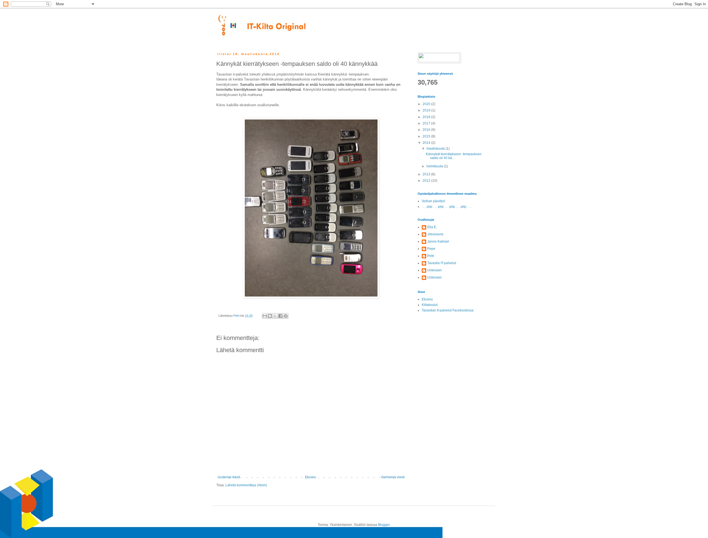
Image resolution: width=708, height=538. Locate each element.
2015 (427, 136)
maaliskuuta (436, 148)
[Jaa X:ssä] (275, 316)
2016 (427, 130)
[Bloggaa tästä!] (270, 316)
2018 (427, 117)
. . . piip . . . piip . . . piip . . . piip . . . (446, 207)
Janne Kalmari (438, 241)
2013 (427, 174)
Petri (430, 256)
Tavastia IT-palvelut (441, 263)
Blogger (384, 525)
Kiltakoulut (430, 305)
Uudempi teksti (229, 477)
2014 (427, 143)
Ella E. (432, 227)
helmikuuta (435, 166)
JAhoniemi (435, 234)
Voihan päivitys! (433, 201)
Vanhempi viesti (393, 477)
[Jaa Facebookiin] (280, 316)
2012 (427, 181)
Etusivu (310, 477)
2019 (427, 110)
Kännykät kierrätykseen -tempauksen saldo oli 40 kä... (453, 156)
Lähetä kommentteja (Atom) (246, 485)
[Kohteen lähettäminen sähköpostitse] (264, 316)
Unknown (434, 270)
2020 (427, 104)
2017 (427, 123)
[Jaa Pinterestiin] (285, 316)
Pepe (431, 249)
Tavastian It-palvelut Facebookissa (447, 310)
